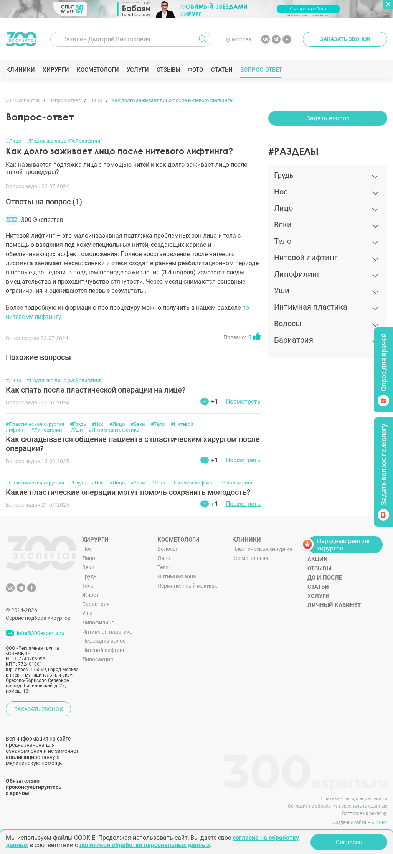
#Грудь (78, 424)
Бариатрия (96, 604)
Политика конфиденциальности (353, 798)
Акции (317, 559)
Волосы (167, 549)
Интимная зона (176, 576)
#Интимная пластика (114, 430)
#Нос (98, 424)
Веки (88, 567)
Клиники (20, 69)
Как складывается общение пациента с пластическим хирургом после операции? (133, 444)
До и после (324, 577)
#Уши (76, 430)
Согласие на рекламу (364, 813)
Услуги (138, 69)
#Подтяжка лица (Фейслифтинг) (65, 141)
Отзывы (168, 69)
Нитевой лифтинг (103, 650)
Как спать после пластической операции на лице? (96, 389)
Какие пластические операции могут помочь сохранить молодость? (128, 492)
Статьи (221, 69)
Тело (88, 586)
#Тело (158, 424)
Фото (195, 69)
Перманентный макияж (187, 586)
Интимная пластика (107, 632)
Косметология (250, 558)
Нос (87, 549)
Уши (87, 613)
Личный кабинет (334, 605)
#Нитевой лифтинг (192, 483)
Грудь (89, 576)
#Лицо (13, 141)
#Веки (137, 424)
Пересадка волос (103, 641)
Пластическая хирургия (262, 549)
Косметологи (97, 69)
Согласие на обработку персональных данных (337, 806)
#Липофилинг (47, 430)
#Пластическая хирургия (35, 424)
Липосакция (97, 659)
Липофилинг (98, 622)
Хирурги (56, 69)
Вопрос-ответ (260, 69)
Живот (90, 595)
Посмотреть (243, 401)
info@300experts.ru (40, 634)
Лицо (88, 558)
